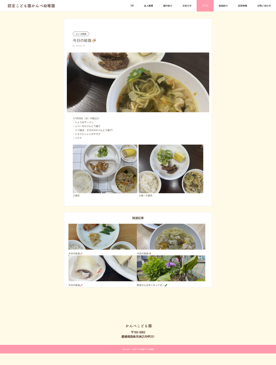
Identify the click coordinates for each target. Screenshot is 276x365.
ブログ (205, 6)
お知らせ (187, 6)
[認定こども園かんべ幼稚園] (31, 6)
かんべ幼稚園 (81, 34)
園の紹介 (167, 6)
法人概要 (148, 6)
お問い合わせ (264, 6)
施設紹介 (223, 6)
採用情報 (242, 6)
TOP (132, 6)
